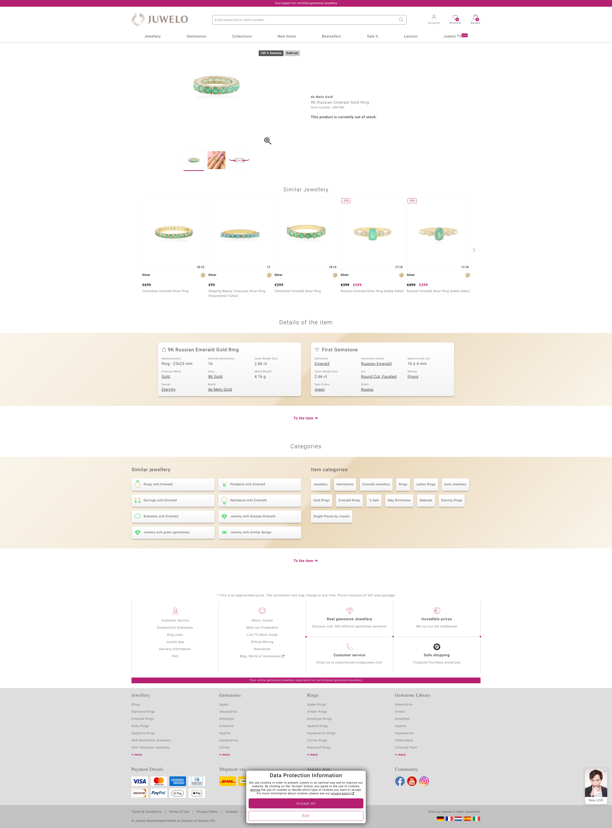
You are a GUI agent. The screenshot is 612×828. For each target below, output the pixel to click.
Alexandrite (228, 712)
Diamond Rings (143, 712)
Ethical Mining (262, 642)
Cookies (231, 812)
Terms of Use (179, 812)
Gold (166, 376)
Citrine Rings (317, 740)
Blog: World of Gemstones (260, 656)
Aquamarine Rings (321, 733)
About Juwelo (262, 620)
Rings (403, 484)
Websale (426, 500)
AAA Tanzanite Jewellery (150, 747)
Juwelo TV (455, 36)
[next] (473, 249)
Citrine (224, 747)
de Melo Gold (220, 389)
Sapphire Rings (143, 733)
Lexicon (411, 36)
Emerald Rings (349, 500)
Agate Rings (316, 704)
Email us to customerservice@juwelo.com (349, 662)
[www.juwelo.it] (476, 819)
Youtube (412, 781)
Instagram (424, 781)
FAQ (175, 656)
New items (287, 36)
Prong (413, 376)
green (320, 389)
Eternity (169, 389)
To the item (303, 418)
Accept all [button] (306, 803)
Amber (400, 712)
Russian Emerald (376, 364)
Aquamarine (228, 740)
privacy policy (341, 793)
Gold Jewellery (455, 484)
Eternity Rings (451, 500)
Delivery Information (175, 649)
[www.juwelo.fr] (449, 819)
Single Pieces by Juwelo (331, 516)
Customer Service (175, 620)
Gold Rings (321, 500)
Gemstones (196, 36)
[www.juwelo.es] (467, 819)
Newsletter (262, 649)
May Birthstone (399, 500)
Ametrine (226, 726)
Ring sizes (175, 635)
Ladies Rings (426, 484)
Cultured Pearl (406, 747)
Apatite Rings (317, 726)
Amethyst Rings (319, 719)
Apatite (225, 733)
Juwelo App (175, 642)
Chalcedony (404, 740)
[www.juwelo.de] (440, 819)
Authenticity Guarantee (175, 627)
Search (401, 19)
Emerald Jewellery (376, 484)
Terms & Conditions (146, 812)
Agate (224, 704)
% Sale (374, 500)
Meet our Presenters (262, 627)
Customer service (349, 655)
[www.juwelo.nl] (458, 819)
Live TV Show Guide (262, 635)
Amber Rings (317, 712)
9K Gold (215, 376)
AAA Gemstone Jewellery (151, 740)
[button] (434, 20)
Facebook (400, 781)
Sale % (372, 36)
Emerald (322, 364)
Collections (242, 36)
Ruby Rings (140, 726)
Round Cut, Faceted (379, 376)
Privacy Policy (207, 812)
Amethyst (226, 719)
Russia (367, 389)
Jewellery (152, 36)
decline (255, 790)
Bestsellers (331, 36)
